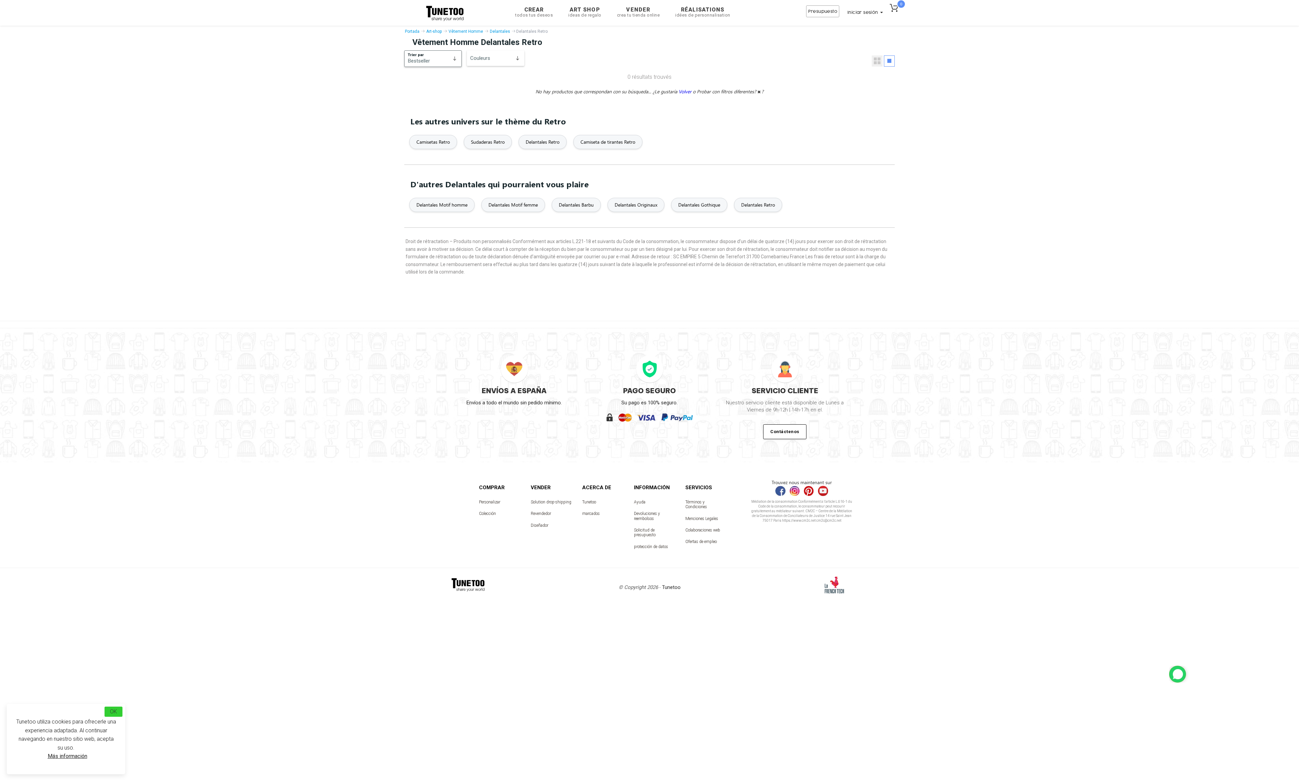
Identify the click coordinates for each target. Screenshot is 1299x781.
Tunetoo (589, 502)
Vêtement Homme (466, 31)
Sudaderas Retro (488, 142)
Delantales (500, 31)
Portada (412, 31)
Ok (113, 711)
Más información (67, 756)
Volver (686, 91)
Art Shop (584, 12)
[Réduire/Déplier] (1177, 674)
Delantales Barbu (576, 205)
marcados (591, 513)
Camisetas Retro (433, 142)
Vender (638, 12)
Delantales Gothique (699, 205)
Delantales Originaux (636, 205)
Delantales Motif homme (442, 205)
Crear (534, 12)
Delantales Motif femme (513, 205)
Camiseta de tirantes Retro (607, 142)
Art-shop (434, 31)
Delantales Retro (543, 142)
